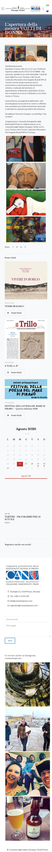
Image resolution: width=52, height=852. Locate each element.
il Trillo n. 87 (11, 366)
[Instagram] (46, 703)
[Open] (27, 684)
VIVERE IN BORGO (14, 306)
